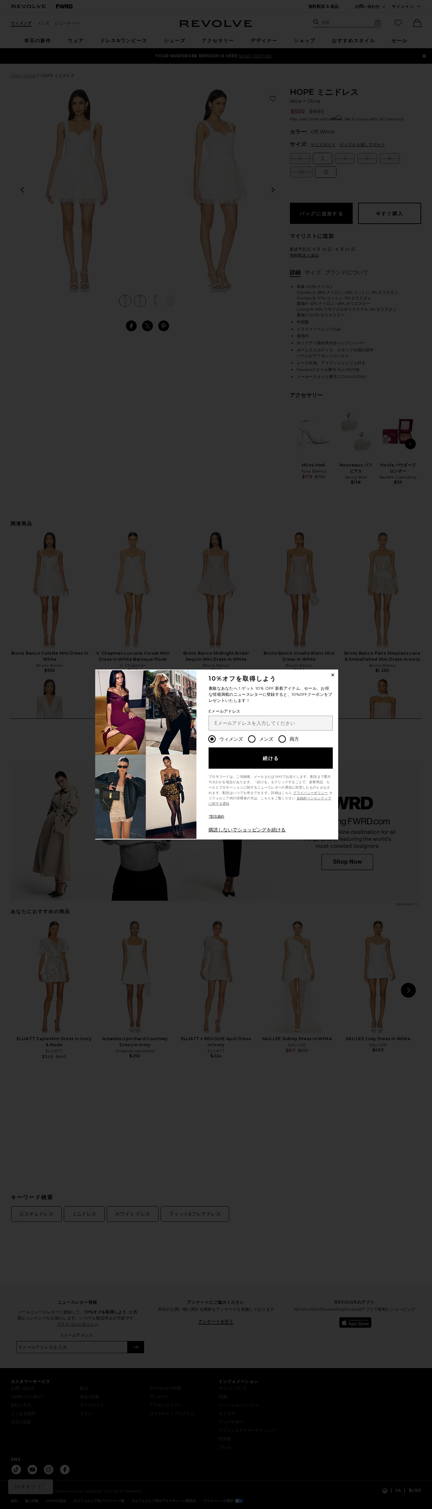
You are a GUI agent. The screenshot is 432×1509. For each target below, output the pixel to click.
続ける (271, 758)
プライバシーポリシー (310, 793)
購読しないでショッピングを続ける (247, 830)
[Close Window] (332, 675)
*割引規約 (216, 816)
